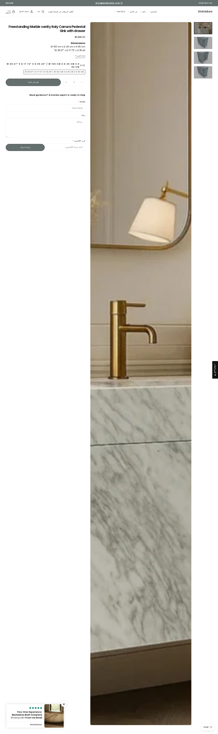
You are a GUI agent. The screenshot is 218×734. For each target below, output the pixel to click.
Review (9, 3)
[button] (60, 12)
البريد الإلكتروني (79, 141)
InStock (121, 12)
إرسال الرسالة (25, 147)
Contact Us (205, 3)
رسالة (83, 115)
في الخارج (133, 12)
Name (82, 102)
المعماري (153, 12)
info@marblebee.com (107, 3)
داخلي (144, 12)
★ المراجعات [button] (215, 370)
